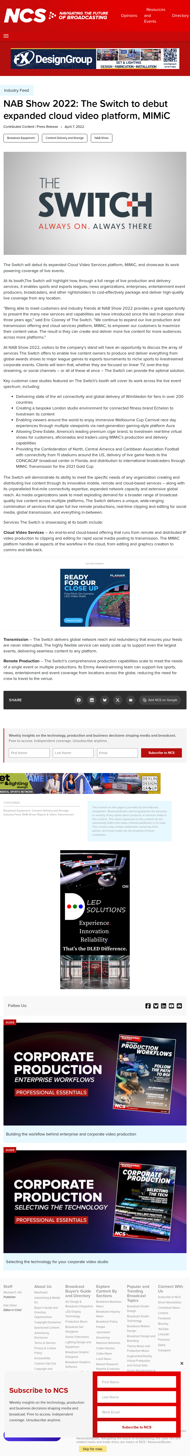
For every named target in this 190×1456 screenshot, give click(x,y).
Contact (163, 1313)
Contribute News (169, 1307)
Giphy (161, 1345)
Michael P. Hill (12, 1292)
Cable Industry (105, 1348)
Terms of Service (45, 1343)
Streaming (103, 1337)
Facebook (164, 1318)
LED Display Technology (73, 1313)
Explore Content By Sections (106, 1291)
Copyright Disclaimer (47, 1322)
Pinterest (164, 1339)
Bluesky (163, 1323)
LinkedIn (163, 1334)
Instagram (164, 1350)
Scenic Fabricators (77, 1337)
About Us (43, 1286)
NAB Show (102, 138)
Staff (8, 1286)
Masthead (40, 1292)
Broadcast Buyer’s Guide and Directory (78, 1291)
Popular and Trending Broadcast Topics (138, 1293)
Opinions (129, 16)
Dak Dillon (10, 1305)
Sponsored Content (46, 1327)
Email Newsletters (169, 1302)
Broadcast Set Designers (74, 1329)
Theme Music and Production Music (138, 1348)
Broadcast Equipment (21, 138)
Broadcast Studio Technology (138, 1318)
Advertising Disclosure (41, 1335)
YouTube (163, 1329)
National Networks (108, 1343)
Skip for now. (93, 1449)
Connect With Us (170, 1288)
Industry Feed (12, 814)
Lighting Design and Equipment (78, 1344)
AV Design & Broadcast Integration (79, 1303)
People (100, 1327)
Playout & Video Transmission (55, 814)
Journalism (103, 1332)
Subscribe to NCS (169, 1297)
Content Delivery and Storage (65, 138)
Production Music (76, 1321)
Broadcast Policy (106, 1321)
